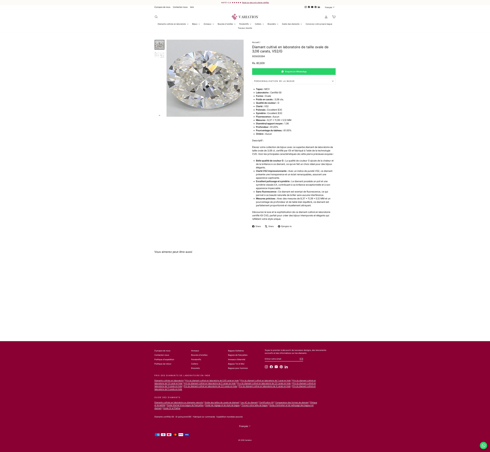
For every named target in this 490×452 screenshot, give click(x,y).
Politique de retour (162, 364)
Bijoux (195, 24)
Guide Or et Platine (171, 408)
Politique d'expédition (164, 359)
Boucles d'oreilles (226, 24)
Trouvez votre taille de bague (254, 405)
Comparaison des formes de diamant (292, 402)
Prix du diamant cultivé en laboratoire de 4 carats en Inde (265, 386)
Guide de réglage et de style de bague (222, 405)
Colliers (258, 24)
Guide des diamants (291, 24)
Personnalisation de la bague (274, 81)
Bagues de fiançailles (237, 355)
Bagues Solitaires (236, 350)
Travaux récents (245, 28)
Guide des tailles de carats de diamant (222, 402)
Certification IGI (266, 402)
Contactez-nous (180, 7)
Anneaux (208, 24)
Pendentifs (244, 24)
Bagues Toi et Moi (236, 364)
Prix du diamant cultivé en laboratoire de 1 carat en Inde (265, 380)
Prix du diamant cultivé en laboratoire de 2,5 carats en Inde (264, 383)
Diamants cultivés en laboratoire (172, 24)
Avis (192, 7)
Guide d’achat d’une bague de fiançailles (185, 405)
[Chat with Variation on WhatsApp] (483, 445)
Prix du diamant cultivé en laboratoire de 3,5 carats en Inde (210, 386)
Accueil (255, 42)
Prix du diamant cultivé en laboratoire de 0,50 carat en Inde (212, 380)
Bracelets (272, 24)
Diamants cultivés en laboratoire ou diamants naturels (178, 402)
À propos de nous (162, 7)
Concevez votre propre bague (319, 24)
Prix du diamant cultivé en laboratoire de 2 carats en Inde (210, 383)
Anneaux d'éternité (236, 359)
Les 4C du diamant (249, 402)
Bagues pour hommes (238, 368)
